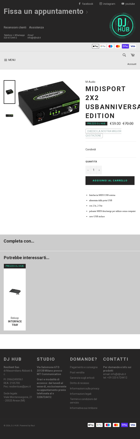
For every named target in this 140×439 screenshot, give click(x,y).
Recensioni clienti (15, 27)
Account (131, 64)
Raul (33, 425)
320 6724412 (10, 37)
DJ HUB (15, 425)
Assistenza (36, 27)
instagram (109, 3)
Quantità (91, 161)
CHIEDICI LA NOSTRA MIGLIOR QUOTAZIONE (103, 133)
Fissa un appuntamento (44, 11)
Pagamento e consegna (84, 367)
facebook (87, 3)
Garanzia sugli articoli (82, 377)
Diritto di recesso (79, 383)
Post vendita (77, 372)
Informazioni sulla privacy (84, 388)
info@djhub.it (34, 37)
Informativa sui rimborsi (83, 408)
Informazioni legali (80, 393)
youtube (130, 3)
